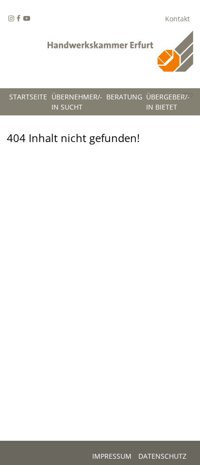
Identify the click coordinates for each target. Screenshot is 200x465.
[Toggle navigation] (187, 95)
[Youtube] (27, 18)
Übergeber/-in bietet (168, 102)
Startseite (28, 96)
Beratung (124, 96)
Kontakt (177, 18)
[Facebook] (11, 18)
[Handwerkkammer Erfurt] (120, 54)
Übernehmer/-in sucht (76, 102)
